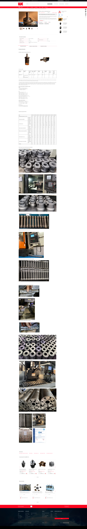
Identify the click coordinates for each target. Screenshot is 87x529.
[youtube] (68, 522)
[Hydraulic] (65, 522)
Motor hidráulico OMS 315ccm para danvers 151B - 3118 (51, 469)
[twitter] (67, 522)
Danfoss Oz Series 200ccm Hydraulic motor (42, 469)
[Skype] (66, 0)
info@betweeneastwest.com (35, 0)
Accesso (59, 0)
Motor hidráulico (30, 453)
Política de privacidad (44, 516)
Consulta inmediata (41, 23)
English (51, 514)
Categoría (27, 511)
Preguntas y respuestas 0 (54, 12)
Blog (39, 7)
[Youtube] (68, 0)
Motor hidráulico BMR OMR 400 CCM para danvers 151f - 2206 (33, 469)
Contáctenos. (46, 7)
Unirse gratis (43, 514)
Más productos (40, 22)
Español (51, 515)
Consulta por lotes (46, 23)
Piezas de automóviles (27, 516)
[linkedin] (64, 522)
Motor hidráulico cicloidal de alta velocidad (23, 453)
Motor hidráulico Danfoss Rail (49, 453)
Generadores (26, 515)
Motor (31, 514)
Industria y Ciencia (27, 514)
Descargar (36, 7)
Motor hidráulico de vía (36, 453)
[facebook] (63, 522)
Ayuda (42, 7)
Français (51, 516)
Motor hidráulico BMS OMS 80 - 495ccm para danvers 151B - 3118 (23, 469)
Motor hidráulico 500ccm (42, 453)
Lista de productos (20, 516)
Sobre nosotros (21, 511)
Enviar (62, 518)
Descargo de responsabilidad (45, 515)
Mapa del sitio (19, 515)
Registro (62, 0)
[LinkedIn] (67, 0)
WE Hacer (32, 7)
